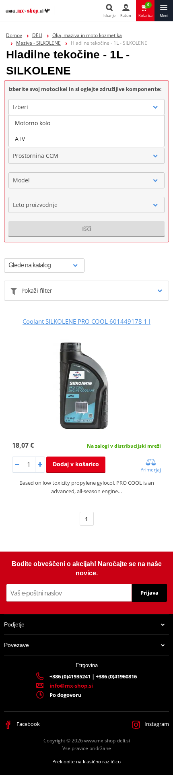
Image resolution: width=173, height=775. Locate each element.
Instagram (156, 723)
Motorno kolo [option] (32, 123)
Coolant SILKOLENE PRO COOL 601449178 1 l (86, 321)
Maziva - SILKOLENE (38, 42)
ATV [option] (20, 139)
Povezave (16, 645)
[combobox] (86, 107)
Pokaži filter (36, 290)
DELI (37, 35)
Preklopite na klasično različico (86, 761)
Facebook (27, 723)
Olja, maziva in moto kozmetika (87, 35)
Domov (14, 35)
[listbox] (86, 131)
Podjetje (14, 624)
